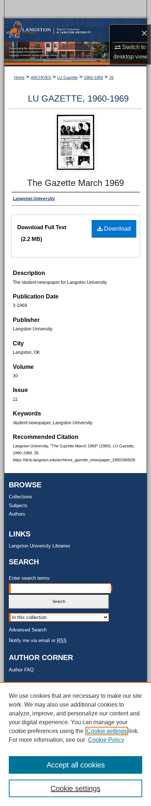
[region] (75, 744)
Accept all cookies (76, 765)
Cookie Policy (106, 740)
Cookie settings (106, 731)
